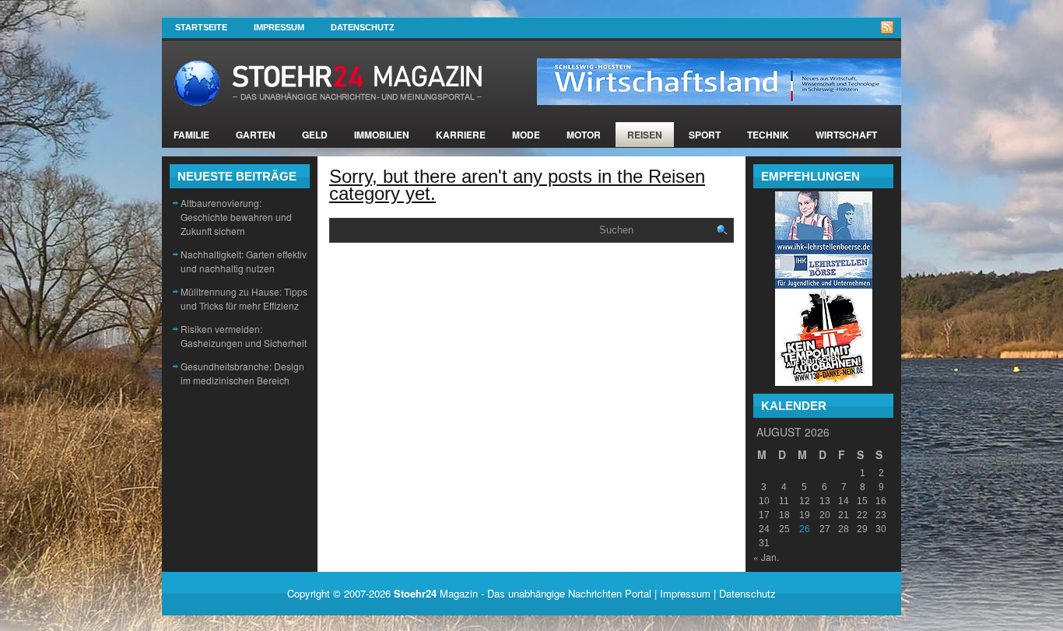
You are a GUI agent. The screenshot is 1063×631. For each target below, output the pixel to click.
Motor (584, 135)
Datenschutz (363, 27)
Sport (705, 135)
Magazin (436, 593)
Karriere (461, 135)
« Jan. (766, 556)
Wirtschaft (846, 135)
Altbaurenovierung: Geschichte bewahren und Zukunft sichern (236, 216)
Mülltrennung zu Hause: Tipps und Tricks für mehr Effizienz (244, 298)
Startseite (201, 27)
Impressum (279, 27)
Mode (526, 135)
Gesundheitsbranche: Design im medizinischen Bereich (242, 373)
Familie (191, 135)
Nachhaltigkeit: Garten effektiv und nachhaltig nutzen (244, 261)
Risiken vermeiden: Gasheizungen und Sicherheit (244, 335)
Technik (768, 135)
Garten (255, 135)
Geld (315, 135)
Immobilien (381, 135)
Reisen (644, 135)
